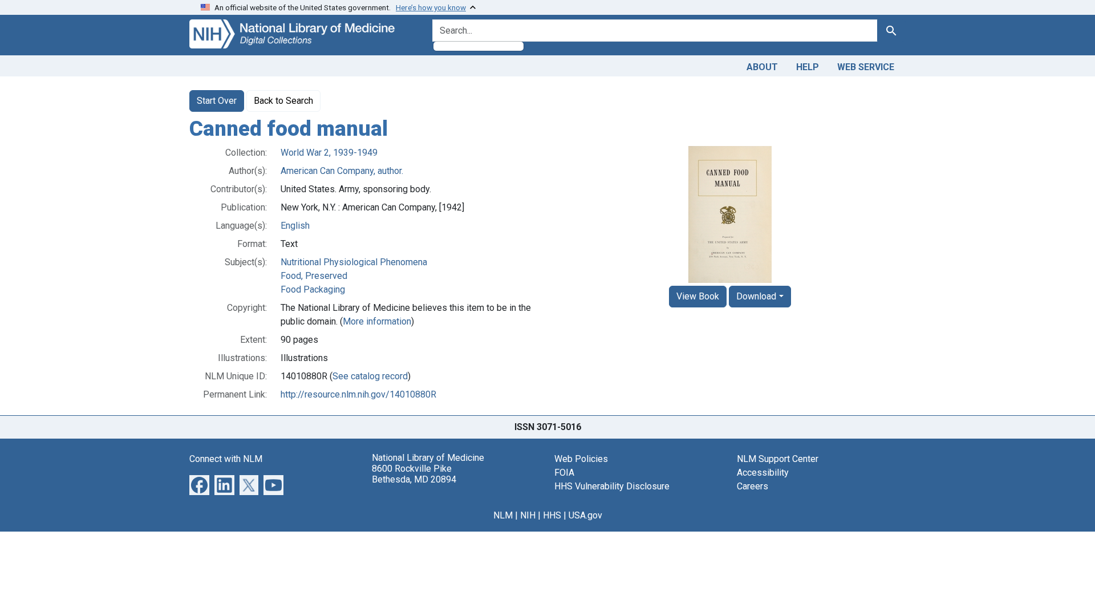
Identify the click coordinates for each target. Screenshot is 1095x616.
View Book (697, 296)
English (295, 225)
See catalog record (370, 376)
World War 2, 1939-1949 (329, 152)
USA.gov (585, 515)
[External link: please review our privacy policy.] (199, 484)
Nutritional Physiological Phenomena (354, 262)
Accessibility (763, 472)
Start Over (217, 100)
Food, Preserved (314, 275)
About (762, 67)
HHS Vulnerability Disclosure (612, 486)
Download (756, 296)
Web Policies (581, 458)
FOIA (564, 472)
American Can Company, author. (342, 170)
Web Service (865, 67)
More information (377, 321)
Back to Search (283, 100)
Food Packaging (313, 289)
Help (807, 67)
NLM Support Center (777, 458)
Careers (752, 486)
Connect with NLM (225, 458)
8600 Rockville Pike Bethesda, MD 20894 (414, 474)
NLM (503, 515)
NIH (528, 515)
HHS (552, 515)
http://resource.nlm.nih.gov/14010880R (358, 394)
